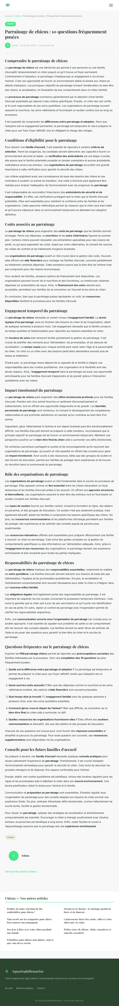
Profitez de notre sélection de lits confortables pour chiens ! (24, 910)
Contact (41, 988)
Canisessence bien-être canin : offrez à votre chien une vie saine (88, 921)
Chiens (17, 16)
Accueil (8, 16)
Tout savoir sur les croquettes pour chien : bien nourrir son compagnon (29, 921)
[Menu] (111, 5)
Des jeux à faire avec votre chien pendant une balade (29, 931)
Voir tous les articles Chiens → (22, 871)
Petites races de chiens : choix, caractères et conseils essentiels (87, 931)
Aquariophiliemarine (28, 971)
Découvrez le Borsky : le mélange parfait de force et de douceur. (87, 910)
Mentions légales (24, 988)
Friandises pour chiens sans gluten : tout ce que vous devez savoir (30, 941)
